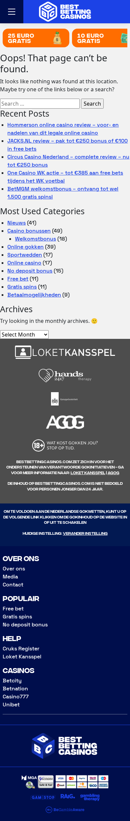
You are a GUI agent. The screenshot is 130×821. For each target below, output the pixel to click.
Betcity (12, 680)
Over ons (14, 568)
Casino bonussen (29, 230)
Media (10, 576)
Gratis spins (22, 286)
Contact (13, 584)
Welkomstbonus (35, 238)
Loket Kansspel (88, 472)
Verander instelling (85, 533)
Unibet (11, 704)
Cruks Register (21, 648)
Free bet (17, 278)
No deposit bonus (29, 270)
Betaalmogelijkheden (34, 294)
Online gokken (25, 246)
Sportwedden (24, 254)
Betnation (15, 688)
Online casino (24, 262)
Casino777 (16, 696)
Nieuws (16, 222)
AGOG (113, 472)
